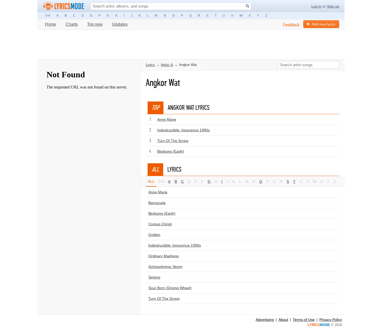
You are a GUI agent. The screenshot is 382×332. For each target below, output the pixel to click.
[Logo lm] (63, 6)
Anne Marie (166, 119)
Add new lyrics (323, 24)
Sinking (154, 277)
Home (50, 24)
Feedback (291, 24)
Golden (154, 235)
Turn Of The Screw (172, 141)
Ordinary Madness (163, 256)
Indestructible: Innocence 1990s (183, 130)
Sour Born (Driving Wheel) (170, 288)
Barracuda (157, 203)
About (283, 319)
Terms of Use (304, 319)
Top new (95, 24)
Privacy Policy (330, 319)
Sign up (333, 6)
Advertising (265, 319)
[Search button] (248, 6)
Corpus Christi (160, 224)
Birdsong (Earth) (170, 151)
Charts (71, 24)
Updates (120, 24)
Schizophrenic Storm (165, 267)
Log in (316, 6)
